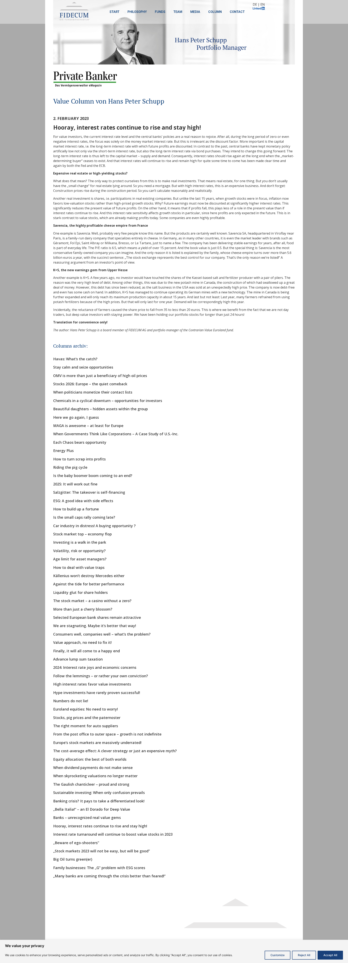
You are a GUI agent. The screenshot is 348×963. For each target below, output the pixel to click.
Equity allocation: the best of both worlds (89, 759)
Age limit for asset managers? (80, 559)
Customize (277, 955)
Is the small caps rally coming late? (84, 517)
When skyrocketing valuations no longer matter (95, 775)
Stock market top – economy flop (82, 534)
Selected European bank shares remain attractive (97, 617)
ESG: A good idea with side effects (83, 500)
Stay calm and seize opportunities (83, 367)
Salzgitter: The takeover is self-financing (89, 492)
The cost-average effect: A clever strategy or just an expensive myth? (115, 750)
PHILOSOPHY (137, 12)
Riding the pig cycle (70, 467)
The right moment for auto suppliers (85, 725)
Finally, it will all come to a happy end (86, 650)
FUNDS (160, 12)
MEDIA (195, 12)
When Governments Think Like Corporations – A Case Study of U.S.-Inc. (115, 433)
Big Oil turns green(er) (72, 859)
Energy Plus (63, 450)
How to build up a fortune (76, 509)
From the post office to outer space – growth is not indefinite (107, 734)
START (114, 12)
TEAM (177, 12)
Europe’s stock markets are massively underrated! (97, 742)
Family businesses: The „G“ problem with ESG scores (99, 867)
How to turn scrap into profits (79, 459)
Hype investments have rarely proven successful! (96, 692)
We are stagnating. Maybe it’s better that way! (94, 625)
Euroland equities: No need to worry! (85, 709)
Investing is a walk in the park (79, 542)
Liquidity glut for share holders (80, 592)
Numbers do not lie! (70, 700)
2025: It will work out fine (75, 484)
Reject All (304, 955)
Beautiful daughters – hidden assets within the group (100, 408)
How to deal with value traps (79, 567)
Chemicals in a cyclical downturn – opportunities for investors (107, 400)
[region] (174, 951)
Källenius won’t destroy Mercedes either (88, 575)
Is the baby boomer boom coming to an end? (92, 475)
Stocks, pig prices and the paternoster (86, 717)
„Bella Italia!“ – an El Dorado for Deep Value (91, 809)
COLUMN (215, 12)
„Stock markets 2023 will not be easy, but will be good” (101, 851)
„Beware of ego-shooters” (76, 842)
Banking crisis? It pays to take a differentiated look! (98, 801)
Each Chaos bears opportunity (79, 442)
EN (262, 4)
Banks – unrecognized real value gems (87, 817)
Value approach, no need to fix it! (82, 642)
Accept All (330, 955)
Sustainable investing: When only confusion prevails (99, 792)
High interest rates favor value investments (92, 684)
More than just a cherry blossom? (82, 609)
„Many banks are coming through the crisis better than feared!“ (109, 876)
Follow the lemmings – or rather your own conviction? (100, 675)
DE (255, 4)
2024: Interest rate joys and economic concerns (94, 667)
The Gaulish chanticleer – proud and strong (91, 784)
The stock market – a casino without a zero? (92, 600)
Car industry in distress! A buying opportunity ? (94, 525)
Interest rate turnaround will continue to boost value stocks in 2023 (113, 834)
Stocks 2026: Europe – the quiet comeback (90, 383)
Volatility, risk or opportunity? (79, 550)
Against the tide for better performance (88, 584)
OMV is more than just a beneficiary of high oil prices (100, 375)
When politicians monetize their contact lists (92, 392)
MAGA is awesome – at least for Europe (88, 425)
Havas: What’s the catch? (75, 358)
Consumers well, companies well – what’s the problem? (102, 634)
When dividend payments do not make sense (93, 767)
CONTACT (237, 12)
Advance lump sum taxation (78, 659)
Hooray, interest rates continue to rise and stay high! (100, 826)
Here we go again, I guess (76, 417)
